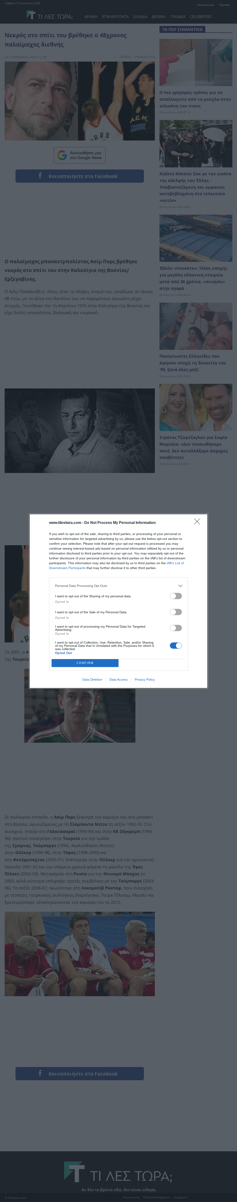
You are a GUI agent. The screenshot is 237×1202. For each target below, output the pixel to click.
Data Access (118, 679)
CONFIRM (85, 663)
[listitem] (118, 585)
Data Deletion (92, 679)
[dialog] (118, 601)
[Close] (198, 523)
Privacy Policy (145, 679)
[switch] (176, 596)
